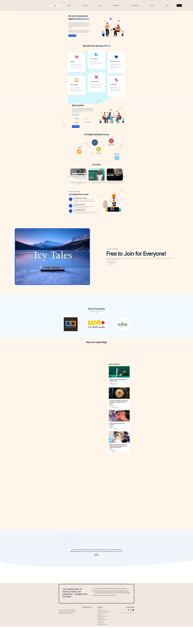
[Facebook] (128, 610)
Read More (66, 378)
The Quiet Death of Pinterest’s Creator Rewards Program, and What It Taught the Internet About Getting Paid (96, 408)
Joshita (113, 406)
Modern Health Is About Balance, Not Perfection (118, 380)
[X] (131, 610)
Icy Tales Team (114, 383)
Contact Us (118, 575)
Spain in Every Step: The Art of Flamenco (117, 424)
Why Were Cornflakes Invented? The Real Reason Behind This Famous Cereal (119, 402)
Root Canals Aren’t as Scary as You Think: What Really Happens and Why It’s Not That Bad (118, 446)
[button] (25, 617)
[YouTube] (133, 610)
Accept (14, 623)
